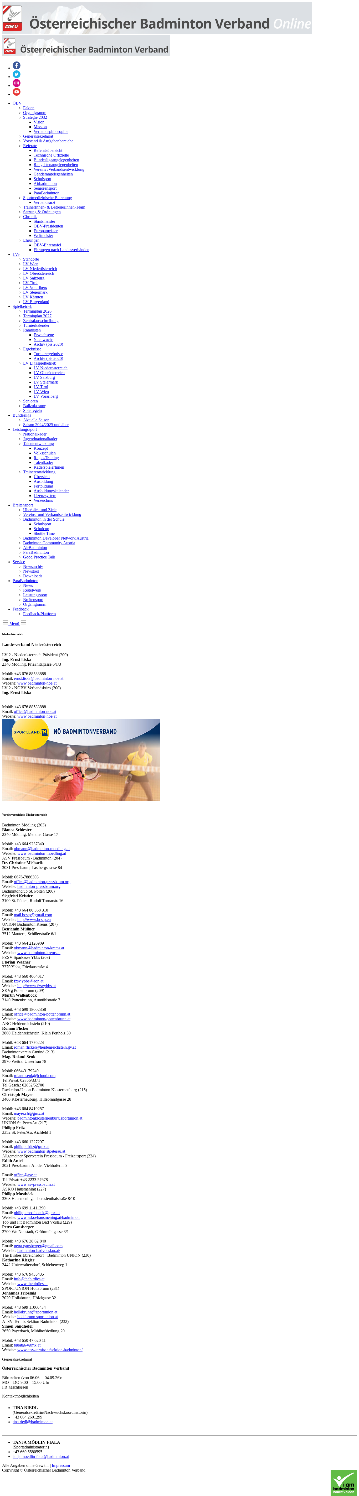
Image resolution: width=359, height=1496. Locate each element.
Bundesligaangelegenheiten (56, 160)
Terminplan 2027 (37, 316)
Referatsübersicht (48, 150)
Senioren (30, 401)
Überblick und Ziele (40, 510)
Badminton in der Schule (43, 519)
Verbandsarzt (44, 202)
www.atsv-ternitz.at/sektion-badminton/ (50, 1350)
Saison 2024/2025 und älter (46, 424)
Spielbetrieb (22, 306)
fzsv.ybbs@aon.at (28, 981)
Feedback (21, 609)
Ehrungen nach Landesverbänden (61, 249)
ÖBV (17, 103)
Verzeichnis (43, 500)
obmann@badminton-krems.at (39, 948)
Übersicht (42, 476)
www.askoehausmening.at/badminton (48, 1217)
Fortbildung (43, 486)
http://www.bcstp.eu (34, 919)
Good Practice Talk (39, 557)
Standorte (31, 259)
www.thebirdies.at (32, 1283)
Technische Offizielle (51, 155)
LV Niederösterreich (40, 268)
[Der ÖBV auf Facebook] (16, 68)
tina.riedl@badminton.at (33, 1422)
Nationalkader (35, 434)
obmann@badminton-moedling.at (42, 848)
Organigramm (34, 112)
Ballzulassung (34, 405)
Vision (39, 122)
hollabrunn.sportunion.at (37, 1316)
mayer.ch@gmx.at (29, 1113)
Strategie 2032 (35, 117)
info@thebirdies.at (29, 1279)
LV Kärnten (33, 297)
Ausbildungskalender (51, 491)
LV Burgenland (36, 301)
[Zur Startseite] (157, 32)
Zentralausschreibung (41, 320)
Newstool (31, 571)
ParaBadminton (46, 193)
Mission (40, 127)
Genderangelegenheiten (53, 174)
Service (19, 562)
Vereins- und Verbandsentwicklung (52, 514)
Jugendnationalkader (40, 439)
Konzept (41, 448)
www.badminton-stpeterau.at (41, 1151)
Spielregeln (32, 410)
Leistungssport (25, 429)
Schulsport (42, 179)
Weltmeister (43, 235)
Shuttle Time (44, 533)
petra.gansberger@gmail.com (38, 1246)
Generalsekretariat (38, 136)
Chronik (30, 216)
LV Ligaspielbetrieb (39, 363)
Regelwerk (32, 590)
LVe (16, 254)
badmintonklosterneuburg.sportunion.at (49, 1118)
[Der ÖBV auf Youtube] (16, 94)
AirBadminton (35, 547)
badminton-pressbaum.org (38, 886)
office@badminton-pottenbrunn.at (42, 1014)
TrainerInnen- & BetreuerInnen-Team (54, 207)
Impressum (61, 1465)
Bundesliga (22, 415)
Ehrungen (31, 240)
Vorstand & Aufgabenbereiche (48, 141)
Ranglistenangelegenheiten (56, 164)
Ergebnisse (32, 349)
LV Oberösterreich (38, 273)
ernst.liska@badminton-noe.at (38, 678)
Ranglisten (32, 330)
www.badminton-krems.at (38, 952)
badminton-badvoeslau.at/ (38, 1250)
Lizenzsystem (45, 495)
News (28, 585)
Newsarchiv (33, 566)
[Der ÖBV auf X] (16, 76)
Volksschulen (45, 453)
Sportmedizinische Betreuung (47, 197)
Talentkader (43, 462)
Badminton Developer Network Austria (56, 538)
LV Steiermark (35, 292)
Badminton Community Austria (49, 543)
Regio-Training (46, 457)
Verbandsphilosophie (51, 131)
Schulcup (41, 528)
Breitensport (23, 505)
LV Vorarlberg (35, 287)
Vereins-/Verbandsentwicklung (59, 169)
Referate (30, 145)
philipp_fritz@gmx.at (31, 1146)
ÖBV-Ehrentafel (47, 245)
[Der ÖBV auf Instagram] (16, 85)
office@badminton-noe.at (35, 711)
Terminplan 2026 (37, 311)
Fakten (28, 108)
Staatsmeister (44, 221)
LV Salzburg (33, 278)
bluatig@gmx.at (27, 1345)
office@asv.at (25, 1175)
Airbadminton (45, 183)
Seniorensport (45, 188)
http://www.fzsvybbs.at (36, 985)
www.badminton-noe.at (37, 683)
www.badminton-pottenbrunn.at (43, 1019)
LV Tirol (30, 283)
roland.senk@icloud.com (34, 1075)
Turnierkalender (36, 325)
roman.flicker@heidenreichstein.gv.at (45, 1047)
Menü (14, 623)
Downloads (32, 576)
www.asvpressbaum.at (36, 1184)
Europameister (46, 231)
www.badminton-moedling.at (41, 853)
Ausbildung (43, 481)
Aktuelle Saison (36, 420)
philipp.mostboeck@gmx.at (37, 1212)
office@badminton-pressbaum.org (42, 881)
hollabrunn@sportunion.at (35, 1312)
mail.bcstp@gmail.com (33, 915)
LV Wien (30, 264)
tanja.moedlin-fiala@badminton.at (41, 1456)
